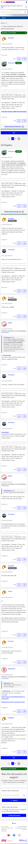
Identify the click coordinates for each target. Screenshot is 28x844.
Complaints (3, 829)
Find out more (5, 332)
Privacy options (4, 826)
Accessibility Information (21, 828)
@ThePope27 (7, 337)
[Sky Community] (9, 2)
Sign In (26, 2)
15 (4, 748)
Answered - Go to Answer (14, 32)
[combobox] (13, 12)
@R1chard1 (7, 683)
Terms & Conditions (22, 826)
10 (4, 555)
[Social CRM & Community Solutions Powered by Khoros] (23, 840)
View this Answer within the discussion (14, 111)
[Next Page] (18, 138)
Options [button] (3, 23)
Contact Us (24, 829)
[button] (26, 37)
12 (4, 631)
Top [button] (15, 823)
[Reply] (24, 58)
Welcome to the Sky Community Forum (13, 702)
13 (4, 658)
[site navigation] (2, 2)
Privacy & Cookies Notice (7, 828)
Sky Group (3, 831)
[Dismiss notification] (26, 7)
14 (4, 707)
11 (4, 581)
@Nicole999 (5, 432)
